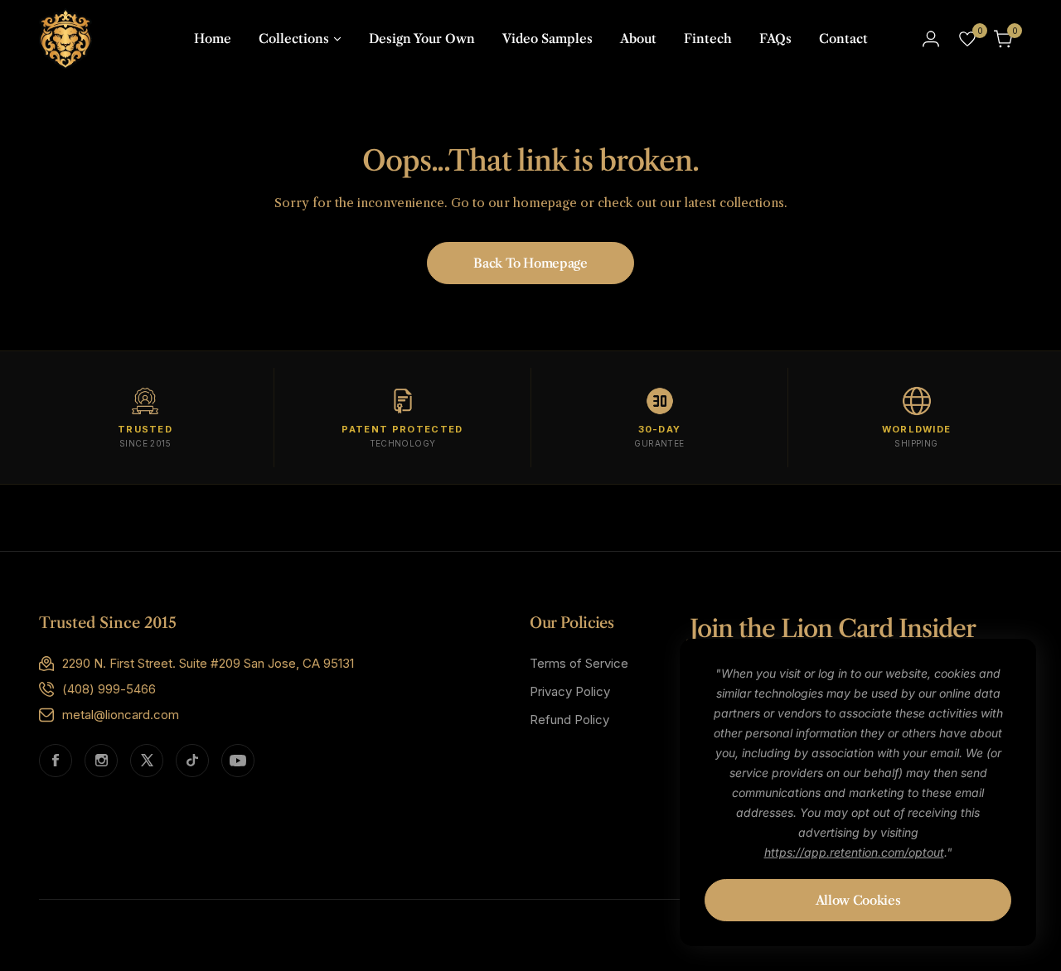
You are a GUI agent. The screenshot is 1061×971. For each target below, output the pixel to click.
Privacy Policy (570, 691)
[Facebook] (55, 760)
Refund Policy (569, 719)
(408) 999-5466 (109, 689)
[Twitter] (146, 760)
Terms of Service (579, 663)
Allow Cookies (858, 900)
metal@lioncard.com (120, 714)
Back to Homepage (530, 263)
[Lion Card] (65, 38)
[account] (931, 39)
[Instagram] (101, 760)
